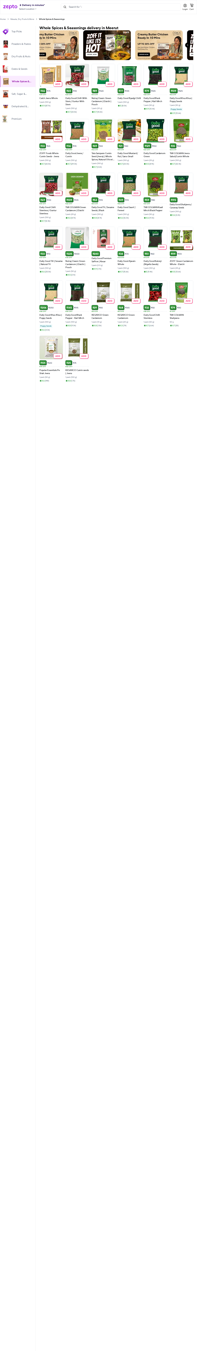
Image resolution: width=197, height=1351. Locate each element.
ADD (57, 84)
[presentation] (8, 19)
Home (3, 19)
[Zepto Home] (10, 7)
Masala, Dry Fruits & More (22, 19)
